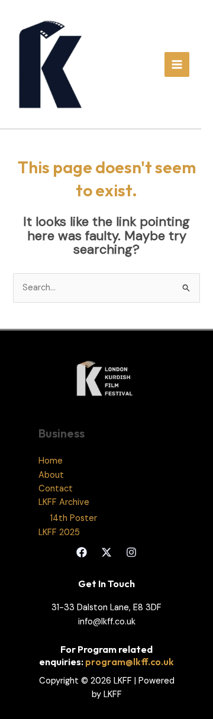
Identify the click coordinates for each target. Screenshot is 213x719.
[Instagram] (131, 552)
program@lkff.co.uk (129, 662)
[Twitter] (106, 552)
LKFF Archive (63, 502)
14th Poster (73, 518)
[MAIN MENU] (176, 64)
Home (50, 461)
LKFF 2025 (59, 532)
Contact (55, 488)
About (51, 475)
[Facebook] (81, 552)
